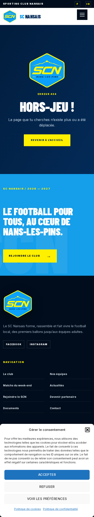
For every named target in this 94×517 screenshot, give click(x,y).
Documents (11, 408)
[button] (87, 430)
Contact (55, 408)
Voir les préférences (47, 499)
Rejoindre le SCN (14, 396)
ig (88, 3)
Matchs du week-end (17, 385)
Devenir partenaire (63, 396)
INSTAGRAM (38, 344)
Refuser (46, 487)
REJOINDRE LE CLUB (30, 256)
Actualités (57, 385)
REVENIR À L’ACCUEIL (47, 140)
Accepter (47, 475)
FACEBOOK (13, 344)
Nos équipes (58, 374)
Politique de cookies (27, 509)
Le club (8, 374)
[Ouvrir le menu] (82, 14)
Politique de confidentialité (60, 509)
